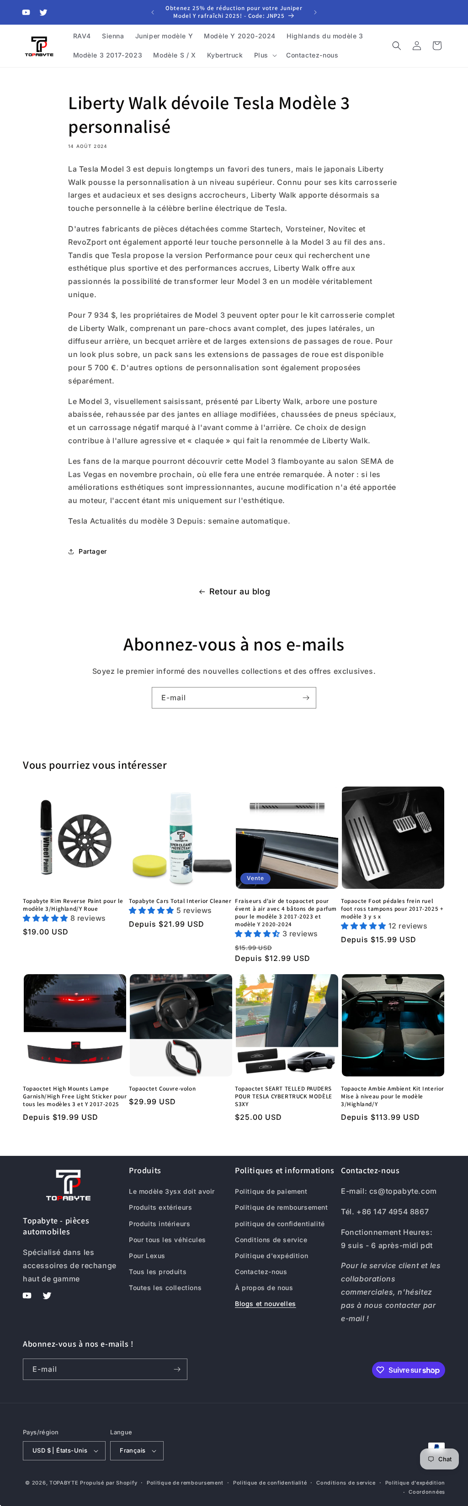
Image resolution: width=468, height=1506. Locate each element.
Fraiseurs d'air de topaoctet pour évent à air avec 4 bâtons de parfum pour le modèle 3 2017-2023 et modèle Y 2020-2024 (286, 912)
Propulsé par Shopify (108, 1483)
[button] (265, 55)
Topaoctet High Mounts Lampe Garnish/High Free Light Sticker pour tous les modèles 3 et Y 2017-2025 (75, 1096)
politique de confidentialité (280, 1224)
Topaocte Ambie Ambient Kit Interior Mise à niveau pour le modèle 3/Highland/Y (392, 1096)
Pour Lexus (147, 1255)
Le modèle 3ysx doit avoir (172, 1191)
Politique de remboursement (281, 1207)
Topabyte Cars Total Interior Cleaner (180, 901)
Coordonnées (427, 1492)
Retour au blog (239, 591)
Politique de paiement (271, 1191)
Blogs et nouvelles (265, 1303)
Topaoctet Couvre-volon (162, 1088)
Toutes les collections (165, 1287)
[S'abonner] (306, 697)
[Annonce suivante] (315, 12)
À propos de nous (264, 1287)
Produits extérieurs (160, 1207)
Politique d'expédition (271, 1255)
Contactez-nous (261, 1271)
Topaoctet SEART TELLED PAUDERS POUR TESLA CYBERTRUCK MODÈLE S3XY (283, 1096)
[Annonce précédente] (153, 12)
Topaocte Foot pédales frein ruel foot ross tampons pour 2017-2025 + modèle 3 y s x (392, 908)
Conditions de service (271, 1240)
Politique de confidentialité (270, 1483)
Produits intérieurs (159, 1224)
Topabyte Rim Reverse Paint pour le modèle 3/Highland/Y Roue (73, 905)
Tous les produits (157, 1271)
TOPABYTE (64, 1483)
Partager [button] (93, 551)
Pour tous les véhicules (167, 1240)
